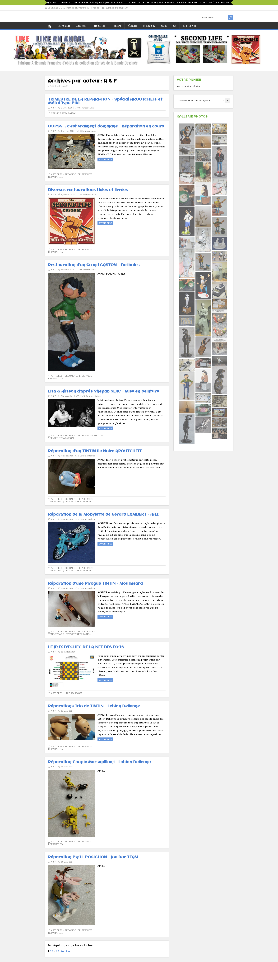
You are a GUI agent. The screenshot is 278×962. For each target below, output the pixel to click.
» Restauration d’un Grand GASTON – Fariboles (168, 2)
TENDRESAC (116, 25)
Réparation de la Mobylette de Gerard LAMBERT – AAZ (103, 514)
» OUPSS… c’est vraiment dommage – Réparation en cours (57, 2)
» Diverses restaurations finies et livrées (116, 2)
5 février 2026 (68, 194)
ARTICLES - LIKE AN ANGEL (67, 693)
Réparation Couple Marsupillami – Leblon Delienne (99, 762)
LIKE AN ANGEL (64, 25)
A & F (53, 108)
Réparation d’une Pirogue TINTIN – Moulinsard (95, 584)
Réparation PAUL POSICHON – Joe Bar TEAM (93, 857)
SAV (174, 25)
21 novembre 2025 (70, 396)
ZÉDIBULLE (132, 25)
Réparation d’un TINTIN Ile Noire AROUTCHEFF (95, 451)
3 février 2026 (67, 269)
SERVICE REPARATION (64, 113)
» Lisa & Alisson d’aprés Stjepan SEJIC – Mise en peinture (229, 2)
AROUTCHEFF (82, 25)
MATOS (164, 25)
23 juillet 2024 (68, 652)
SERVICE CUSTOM (92, 435)
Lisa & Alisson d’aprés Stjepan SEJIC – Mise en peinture (103, 391)
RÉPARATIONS (149, 25)
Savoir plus (105, 159)
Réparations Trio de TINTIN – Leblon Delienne (94, 706)
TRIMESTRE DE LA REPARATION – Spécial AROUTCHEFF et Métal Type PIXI (105, 101)
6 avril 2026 (66, 108)
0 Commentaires (85, 108)
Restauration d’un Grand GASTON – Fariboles (94, 265)
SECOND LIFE (99, 25)
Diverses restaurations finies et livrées (88, 190)
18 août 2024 (67, 456)
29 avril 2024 (67, 711)
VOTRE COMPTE (189, 25)
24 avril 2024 (67, 766)
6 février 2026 (67, 131)
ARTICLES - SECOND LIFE (65, 174)
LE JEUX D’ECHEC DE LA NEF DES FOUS (86, 647)
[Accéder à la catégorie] (227, 100)
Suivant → (64, 951)
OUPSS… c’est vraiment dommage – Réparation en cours (106, 126)
